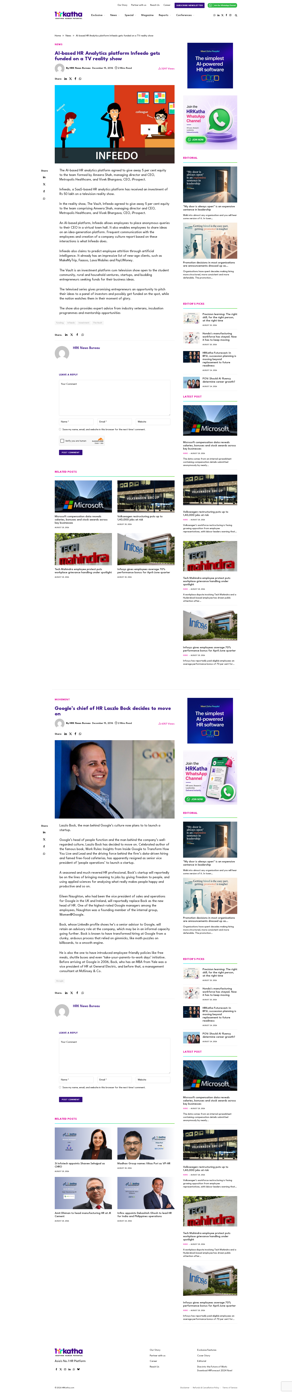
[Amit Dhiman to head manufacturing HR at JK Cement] (83, 1193)
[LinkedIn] (44, 177)
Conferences (184, 15)
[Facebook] (44, 191)
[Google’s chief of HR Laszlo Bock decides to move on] (115, 779)
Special (129, 15)
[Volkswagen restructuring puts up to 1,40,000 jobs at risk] (146, 496)
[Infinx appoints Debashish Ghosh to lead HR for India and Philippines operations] (146, 1193)
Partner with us (138, 5)
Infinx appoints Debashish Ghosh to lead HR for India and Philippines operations (144, 1215)
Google (59, 981)
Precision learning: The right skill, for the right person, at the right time (220, 317)
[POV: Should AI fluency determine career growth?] (191, 382)
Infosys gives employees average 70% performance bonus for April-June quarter (143, 571)
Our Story (122, 5)
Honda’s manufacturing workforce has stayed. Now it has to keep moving (220, 336)
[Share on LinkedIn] (65, 78)
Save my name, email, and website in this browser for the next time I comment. (104, 429)
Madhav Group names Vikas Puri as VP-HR (143, 1163)
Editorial (201, 1361)
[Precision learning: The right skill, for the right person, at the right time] (191, 318)
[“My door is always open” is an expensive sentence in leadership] (210, 184)
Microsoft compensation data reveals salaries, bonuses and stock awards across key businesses (81, 519)
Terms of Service (229, 1388)
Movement (62, 699)
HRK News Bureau (80, 68)
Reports (163, 15)
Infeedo (71, 323)
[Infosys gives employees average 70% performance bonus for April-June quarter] (146, 549)
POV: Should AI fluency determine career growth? (219, 380)
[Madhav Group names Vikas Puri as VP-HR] (146, 1143)
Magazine (147, 15)
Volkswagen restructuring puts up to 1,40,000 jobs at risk (140, 518)
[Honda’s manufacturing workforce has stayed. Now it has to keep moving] (191, 337)
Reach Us (155, 5)
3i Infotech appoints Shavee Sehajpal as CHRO (80, 1165)
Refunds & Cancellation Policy (206, 1388)
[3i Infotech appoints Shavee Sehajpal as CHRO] (83, 1143)
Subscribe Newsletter (189, 6)
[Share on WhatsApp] (80, 78)
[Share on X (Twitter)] (70, 78)
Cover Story (203, 1355)
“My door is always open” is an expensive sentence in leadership (209, 208)
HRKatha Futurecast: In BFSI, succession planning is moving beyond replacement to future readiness (219, 359)
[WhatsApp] (44, 198)
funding (60, 323)
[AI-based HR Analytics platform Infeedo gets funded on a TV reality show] (115, 124)
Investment (84, 323)
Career (166, 5)
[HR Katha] (68, 15)
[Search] (235, 15)
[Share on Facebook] (75, 78)
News (113, 15)
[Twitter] (44, 184)
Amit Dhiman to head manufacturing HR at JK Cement (83, 1215)
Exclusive (97, 15)
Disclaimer (184, 1388)
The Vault (97, 323)
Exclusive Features (206, 1350)
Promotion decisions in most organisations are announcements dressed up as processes (209, 264)
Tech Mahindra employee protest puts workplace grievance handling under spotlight (83, 571)
